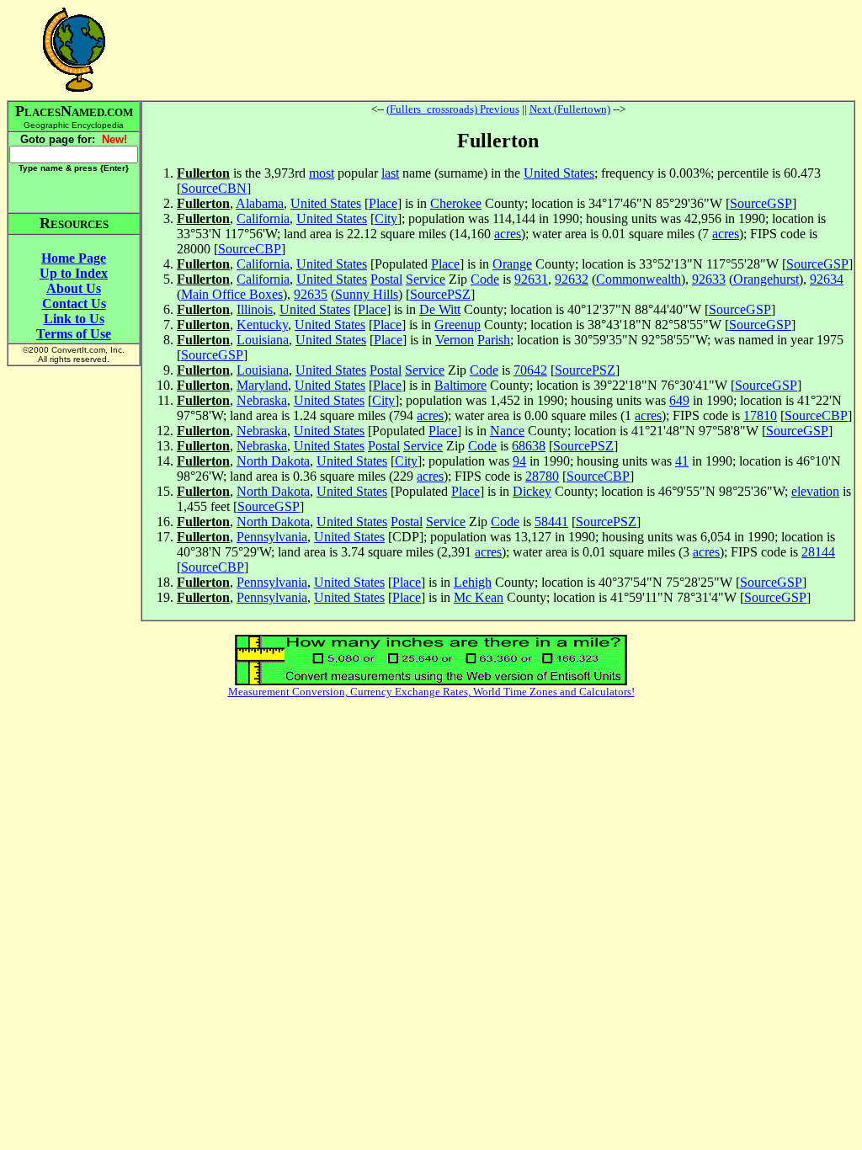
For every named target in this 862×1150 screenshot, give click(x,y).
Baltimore (460, 385)
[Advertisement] (498, 50)
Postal (386, 279)
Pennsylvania (272, 537)
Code (485, 279)
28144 (818, 552)
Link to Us (74, 318)
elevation (815, 491)
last (390, 173)
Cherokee (456, 203)
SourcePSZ (440, 294)
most (321, 173)
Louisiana (263, 340)
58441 (551, 521)
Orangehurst (766, 279)
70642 (530, 370)
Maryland (262, 385)
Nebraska (262, 400)
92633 (709, 279)
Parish (493, 340)
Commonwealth (638, 279)
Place (383, 203)
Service (425, 279)
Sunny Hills (366, 294)
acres (507, 233)
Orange (512, 264)
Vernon (454, 340)
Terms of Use (73, 334)
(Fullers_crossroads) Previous (452, 109)
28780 (542, 476)
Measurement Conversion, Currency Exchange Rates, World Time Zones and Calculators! (431, 691)
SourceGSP (761, 203)
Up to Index (74, 273)
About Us (73, 288)
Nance (507, 430)
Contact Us (74, 303)
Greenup (457, 324)
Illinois (255, 309)
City (386, 218)
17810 (760, 415)
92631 (531, 279)
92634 (826, 279)
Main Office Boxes (232, 294)
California (263, 218)
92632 (571, 279)
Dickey (532, 491)
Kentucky (262, 324)
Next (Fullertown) (569, 109)
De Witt (439, 309)
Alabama (260, 203)
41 (682, 461)
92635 (310, 294)
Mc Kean (478, 597)
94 (519, 461)
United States (559, 173)
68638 (528, 446)
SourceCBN (214, 188)
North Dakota (273, 461)
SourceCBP (249, 249)
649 (679, 400)
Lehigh (473, 582)
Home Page (73, 258)
